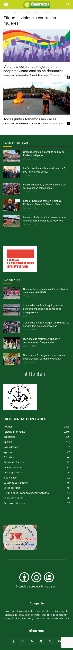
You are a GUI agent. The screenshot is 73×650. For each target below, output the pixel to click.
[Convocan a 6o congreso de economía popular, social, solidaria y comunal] (11, 359)
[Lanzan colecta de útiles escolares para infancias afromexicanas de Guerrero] (11, 221)
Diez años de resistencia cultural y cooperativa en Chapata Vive (41, 340)
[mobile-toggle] (5, 4)
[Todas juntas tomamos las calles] (36, 98)
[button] (68, 4)
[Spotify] (41, 641)
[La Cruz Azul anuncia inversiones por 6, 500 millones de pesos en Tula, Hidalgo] (11, 172)
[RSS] (32, 641)
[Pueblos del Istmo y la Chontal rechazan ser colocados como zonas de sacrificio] (11, 189)
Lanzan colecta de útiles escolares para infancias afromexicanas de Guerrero (44, 218)
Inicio (5, 12)
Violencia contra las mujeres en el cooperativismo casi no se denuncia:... (34, 68)
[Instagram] (22, 641)
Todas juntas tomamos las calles (30, 118)
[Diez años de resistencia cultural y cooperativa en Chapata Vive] (11, 343)
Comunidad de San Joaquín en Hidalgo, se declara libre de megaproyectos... (46, 324)
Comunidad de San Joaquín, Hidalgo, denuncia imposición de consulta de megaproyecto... (43, 309)
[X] (50, 641)
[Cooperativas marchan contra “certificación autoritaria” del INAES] (11, 293)
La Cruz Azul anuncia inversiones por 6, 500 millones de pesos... (44, 169)
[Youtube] (59, 641)
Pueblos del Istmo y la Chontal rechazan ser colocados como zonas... (44, 186)
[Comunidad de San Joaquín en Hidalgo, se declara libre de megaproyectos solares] (11, 327)
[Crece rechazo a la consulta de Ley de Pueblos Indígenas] (11, 156)
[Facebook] (13, 641)
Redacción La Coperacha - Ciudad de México (25, 75)
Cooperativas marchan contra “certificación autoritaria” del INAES (46, 290)
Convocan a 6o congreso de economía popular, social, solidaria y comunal (44, 356)
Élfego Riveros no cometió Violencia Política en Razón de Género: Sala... (42, 202)
